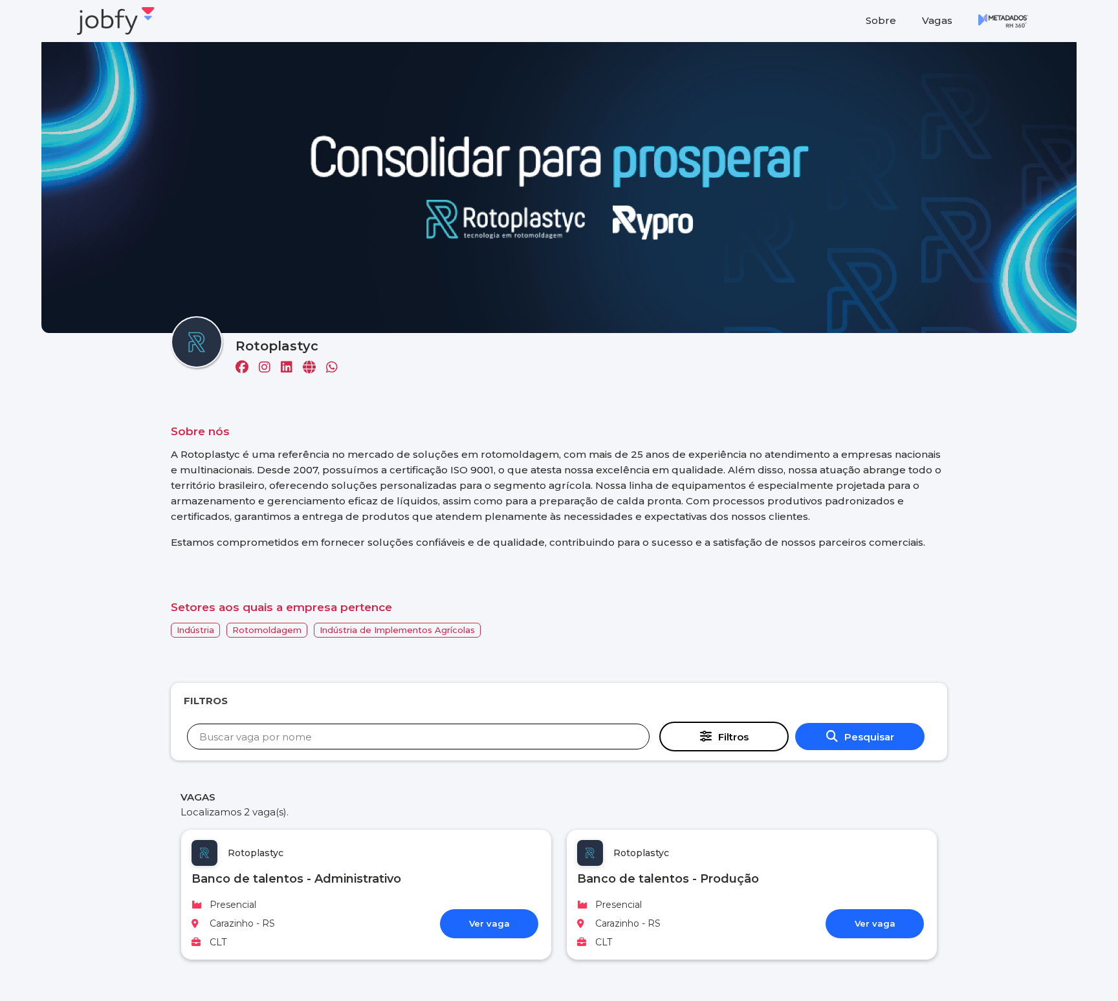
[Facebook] (247, 368)
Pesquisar (869, 737)
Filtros (733, 737)
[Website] (314, 368)
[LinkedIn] (292, 368)
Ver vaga (489, 923)
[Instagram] (270, 368)
